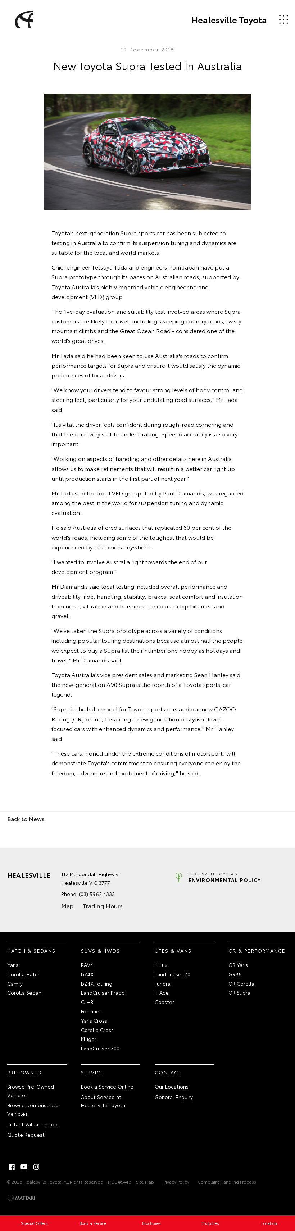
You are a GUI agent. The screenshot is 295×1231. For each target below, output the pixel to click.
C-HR (87, 1001)
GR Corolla (241, 983)
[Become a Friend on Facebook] (12, 1167)
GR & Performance (256, 950)
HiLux (161, 964)
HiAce (162, 992)
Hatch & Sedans (31, 950)
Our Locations (172, 1086)
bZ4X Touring (96, 983)
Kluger (88, 1038)
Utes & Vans (173, 950)
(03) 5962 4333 (97, 893)
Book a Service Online (107, 1086)
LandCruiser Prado (103, 992)
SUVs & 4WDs (100, 950)
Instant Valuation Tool (33, 1124)
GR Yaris (238, 964)
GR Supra (239, 992)
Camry (15, 983)
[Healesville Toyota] (23, 19)
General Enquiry (174, 1096)
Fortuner (91, 1011)
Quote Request (26, 1134)
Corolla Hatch (24, 974)
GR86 (235, 974)
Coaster (164, 1001)
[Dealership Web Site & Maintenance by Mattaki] (21, 1198)
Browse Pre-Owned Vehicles (30, 1091)
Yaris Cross (94, 1020)
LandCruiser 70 (172, 974)
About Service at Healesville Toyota (103, 1101)
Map (67, 905)
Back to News (26, 818)
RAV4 (87, 964)
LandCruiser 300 (100, 1048)
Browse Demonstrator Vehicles (33, 1109)
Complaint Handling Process (227, 1181)
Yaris (12, 964)
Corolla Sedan (24, 992)
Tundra (163, 983)
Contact (168, 1072)
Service (92, 1072)
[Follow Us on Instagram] (36, 1167)
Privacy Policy (175, 1181)
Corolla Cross (97, 1029)
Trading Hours (103, 905)
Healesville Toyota (229, 19)
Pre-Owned (24, 1072)
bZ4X (87, 974)
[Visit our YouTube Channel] (24, 1167)
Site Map (145, 1181)
